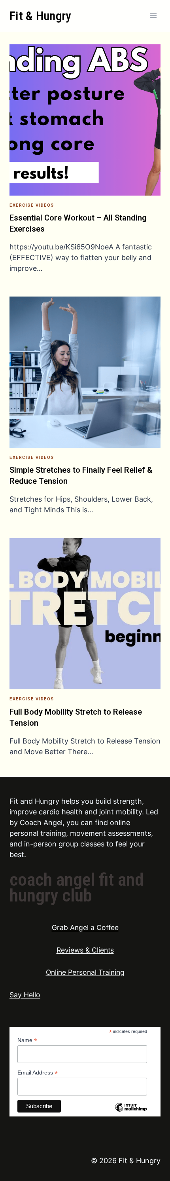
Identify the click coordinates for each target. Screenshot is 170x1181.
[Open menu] (153, 16)
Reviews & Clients (85, 950)
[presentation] (85, 120)
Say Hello (24, 995)
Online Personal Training (85, 972)
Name (27, 1040)
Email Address (37, 1072)
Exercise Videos (31, 205)
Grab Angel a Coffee (85, 927)
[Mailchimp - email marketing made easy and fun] (131, 1113)
